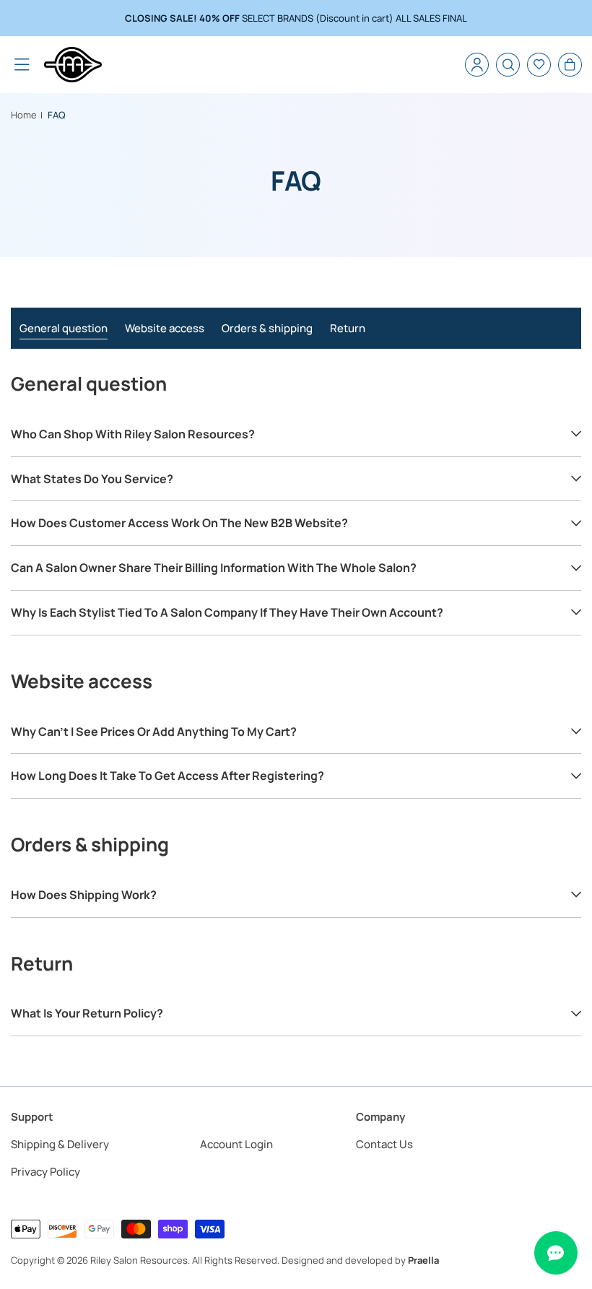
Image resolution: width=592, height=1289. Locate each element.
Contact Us (384, 1144)
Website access (164, 328)
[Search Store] (508, 64)
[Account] (477, 64)
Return (347, 328)
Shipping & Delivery (60, 1144)
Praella (423, 1260)
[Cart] (570, 64)
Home (24, 114)
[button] (22, 64)
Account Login (236, 1144)
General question (63, 328)
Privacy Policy (45, 1171)
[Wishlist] (539, 64)
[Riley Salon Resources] (73, 64)
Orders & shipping (267, 328)
